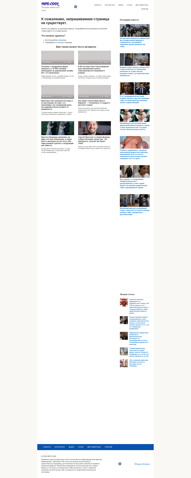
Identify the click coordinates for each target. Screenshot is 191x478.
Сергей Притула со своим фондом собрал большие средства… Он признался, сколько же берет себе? (94, 140)
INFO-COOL (49, 4)
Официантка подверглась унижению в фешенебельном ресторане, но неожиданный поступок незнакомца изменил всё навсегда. (139, 338)
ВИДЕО (120, 5)
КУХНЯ (129, 5)
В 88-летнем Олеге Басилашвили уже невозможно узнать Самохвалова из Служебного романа (93, 69)
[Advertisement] (135, 256)
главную (60, 42)
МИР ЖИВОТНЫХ (142, 5)
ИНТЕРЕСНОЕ (110, 5)
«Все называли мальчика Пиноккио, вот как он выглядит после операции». (138, 363)
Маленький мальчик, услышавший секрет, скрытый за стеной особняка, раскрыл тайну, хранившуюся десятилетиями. (135, 211)
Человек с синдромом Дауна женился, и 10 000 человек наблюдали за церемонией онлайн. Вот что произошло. (57, 69)
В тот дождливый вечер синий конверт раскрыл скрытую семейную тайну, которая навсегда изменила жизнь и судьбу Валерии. (134, 99)
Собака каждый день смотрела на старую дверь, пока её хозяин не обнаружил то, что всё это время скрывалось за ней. (139, 352)
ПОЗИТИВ (144, 9)
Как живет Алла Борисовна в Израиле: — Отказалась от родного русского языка (94, 103)
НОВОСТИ (97, 5)
